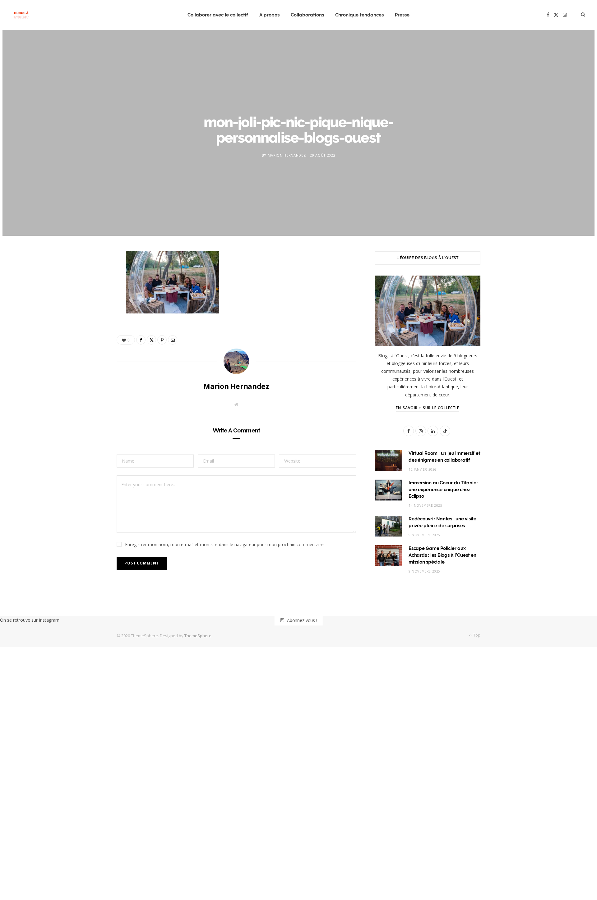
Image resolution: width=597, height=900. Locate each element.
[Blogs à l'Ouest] (21, 15)
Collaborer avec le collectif (217, 15)
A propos (269, 15)
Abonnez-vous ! (301, 620)
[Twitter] (87, 292)
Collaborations (307, 15)
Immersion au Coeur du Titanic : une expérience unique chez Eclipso (443, 489)
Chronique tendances (359, 15)
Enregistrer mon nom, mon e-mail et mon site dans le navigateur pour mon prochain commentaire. (225, 544)
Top (476, 635)
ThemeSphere (197, 635)
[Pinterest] (87, 308)
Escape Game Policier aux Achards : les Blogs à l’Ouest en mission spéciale (442, 555)
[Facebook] (87, 276)
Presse (402, 15)
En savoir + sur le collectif (427, 407)
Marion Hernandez (287, 155)
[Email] (87, 324)
